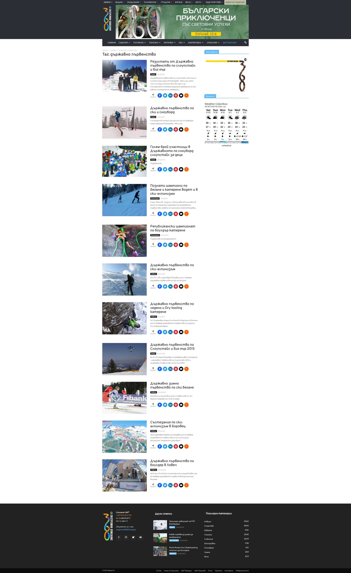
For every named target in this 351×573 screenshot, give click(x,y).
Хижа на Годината (235, 2)
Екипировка (194, 43)
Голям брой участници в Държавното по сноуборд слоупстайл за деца (171, 151)
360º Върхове (200, 571)
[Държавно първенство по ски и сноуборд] (124, 122)
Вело (188, 2)
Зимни (107, 2)
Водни (118, 2)
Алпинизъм (155, 198)
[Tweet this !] (165, 95)
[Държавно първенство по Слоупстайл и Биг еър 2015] (124, 359)
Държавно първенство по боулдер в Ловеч (172, 463)
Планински (150, 2)
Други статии (163, 513)
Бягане (178, 2)
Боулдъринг (155, 235)
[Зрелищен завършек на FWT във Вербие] (160, 525)
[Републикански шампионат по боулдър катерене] (124, 241)
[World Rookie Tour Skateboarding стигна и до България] (160, 551)
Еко (181, 43)
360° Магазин (230, 43)
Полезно (153, 43)
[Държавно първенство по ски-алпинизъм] (124, 279)
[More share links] (186, 95)
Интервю (168, 43)
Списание (212, 43)
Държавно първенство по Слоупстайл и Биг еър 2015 (172, 347)
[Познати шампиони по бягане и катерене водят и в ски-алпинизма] (124, 200)
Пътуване (138, 43)
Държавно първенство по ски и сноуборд (172, 110)
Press (210, 571)
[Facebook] (118, 537)
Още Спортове (213, 2)
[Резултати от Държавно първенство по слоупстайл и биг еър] (124, 76)
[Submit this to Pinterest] (176, 95)
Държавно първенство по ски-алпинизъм (172, 267)
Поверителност (242, 571)
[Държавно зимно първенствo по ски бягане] (124, 398)
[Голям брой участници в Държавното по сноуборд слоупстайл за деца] (124, 161)
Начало (105, 50)
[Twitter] (133, 537)
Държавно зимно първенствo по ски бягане (172, 385)
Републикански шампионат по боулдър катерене (172, 228)
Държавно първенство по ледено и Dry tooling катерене (172, 308)
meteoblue (226, 146)
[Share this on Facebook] (160, 95)
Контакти (229, 571)
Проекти (218, 571)
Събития (123, 43)
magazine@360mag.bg (126, 530)
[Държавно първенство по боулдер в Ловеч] (124, 475)
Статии (208, 535)
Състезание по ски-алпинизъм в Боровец (168, 424)
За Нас (159, 571)
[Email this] (181, 95)
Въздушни (133, 2)
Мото (198, 2)
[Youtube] (140, 537)
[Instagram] (126, 537)
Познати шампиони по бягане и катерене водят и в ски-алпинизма (174, 190)
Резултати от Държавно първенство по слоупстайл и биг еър (173, 66)
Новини (112, 43)
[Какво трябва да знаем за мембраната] (160, 538)
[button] (245, 42)
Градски (165, 2)
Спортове (209, 526)
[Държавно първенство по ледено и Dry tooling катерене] (124, 318)
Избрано (173, 554)
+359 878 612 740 (123, 515)
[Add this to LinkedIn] (170, 95)
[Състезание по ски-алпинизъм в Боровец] (124, 437)
